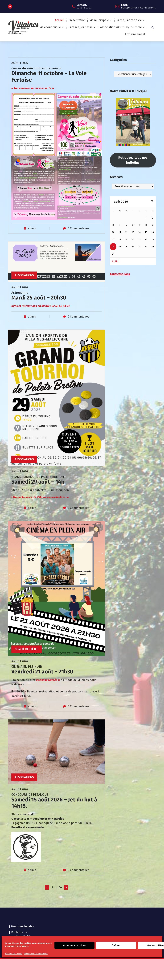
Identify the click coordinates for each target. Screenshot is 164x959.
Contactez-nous (120, 274)
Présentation (77, 20)
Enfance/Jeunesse (80, 27)
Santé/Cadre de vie (129, 20)
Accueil (59, 20)
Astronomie (19, 293)
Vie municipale (99, 20)
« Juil (115, 261)
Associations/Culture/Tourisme (121, 27)
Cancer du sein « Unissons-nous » (36, 68)
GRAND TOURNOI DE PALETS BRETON (37, 477)
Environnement (135, 34)
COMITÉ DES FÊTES (26, 649)
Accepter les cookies (74, 945)
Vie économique (50, 27)
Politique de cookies (13, 953)
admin (32, 228)
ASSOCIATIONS (24, 275)
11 (120, 232)
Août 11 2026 (19, 63)
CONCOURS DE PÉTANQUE (30, 794)
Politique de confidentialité (36, 953)
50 (60, 887)
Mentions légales (22, 926)
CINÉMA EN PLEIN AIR (26, 666)
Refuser (116, 945)
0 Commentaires (78, 228)
